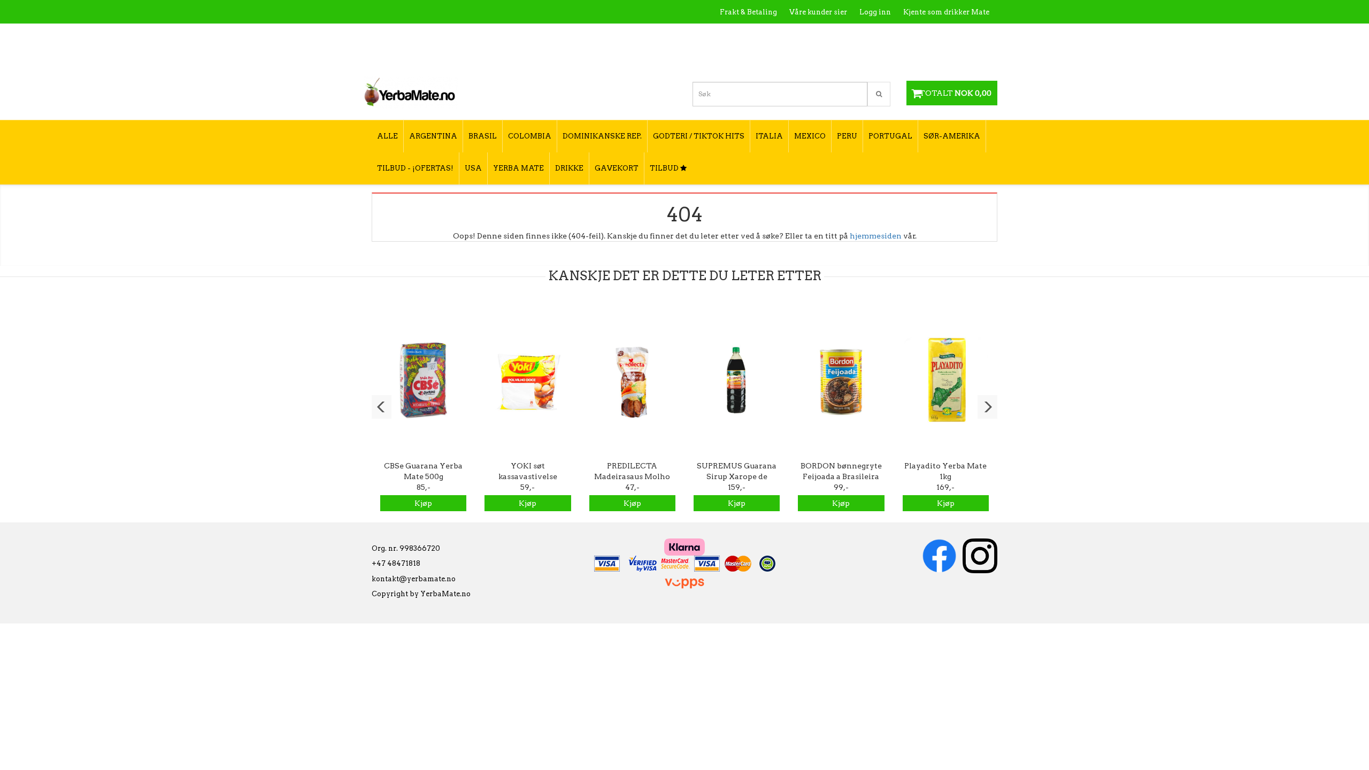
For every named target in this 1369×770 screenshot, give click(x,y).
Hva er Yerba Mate (776, 35)
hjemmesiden (876, 236)
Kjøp (423, 503)
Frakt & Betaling (748, 12)
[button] (381, 407)
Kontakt (836, 35)
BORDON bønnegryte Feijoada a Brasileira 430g (841, 476)
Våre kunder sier (818, 12)
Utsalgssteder (887, 35)
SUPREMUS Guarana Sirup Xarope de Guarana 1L (736, 476)
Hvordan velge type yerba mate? (931, 57)
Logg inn (875, 12)
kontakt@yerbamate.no (414, 579)
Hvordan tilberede (956, 35)
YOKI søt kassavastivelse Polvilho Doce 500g (527, 476)
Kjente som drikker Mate (946, 12)
